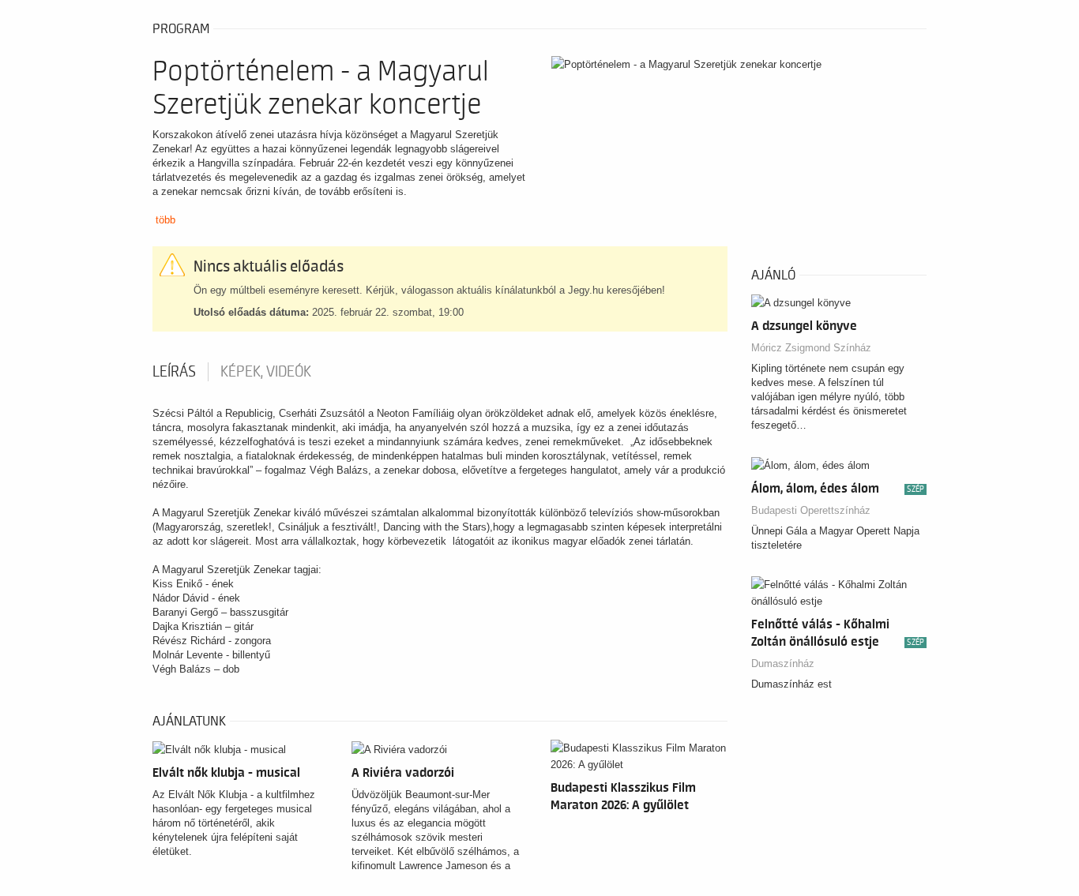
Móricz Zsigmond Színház (811, 348)
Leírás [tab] (174, 372)
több (165, 220)
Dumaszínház (782, 663)
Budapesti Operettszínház (810, 510)
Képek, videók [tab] (265, 372)
